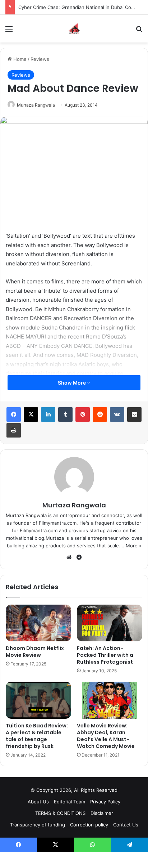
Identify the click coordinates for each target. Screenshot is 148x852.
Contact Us (125, 825)
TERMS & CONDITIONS (60, 813)
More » (134, 545)
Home (19, 59)
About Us (38, 801)
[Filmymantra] (74, 28)
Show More (72, 383)
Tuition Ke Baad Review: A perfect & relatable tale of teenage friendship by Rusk (37, 736)
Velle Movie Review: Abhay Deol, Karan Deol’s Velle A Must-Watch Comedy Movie (106, 736)
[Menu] (9, 31)
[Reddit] (100, 414)
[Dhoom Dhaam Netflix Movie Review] (38, 623)
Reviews (40, 59)
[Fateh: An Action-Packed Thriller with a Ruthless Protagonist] (109, 623)
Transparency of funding (37, 825)
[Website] (69, 557)
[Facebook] (13, 414)
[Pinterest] (82, 414)
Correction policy (89, 825)
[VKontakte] (117, 414)
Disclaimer (102, 813)
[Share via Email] (134, 414)
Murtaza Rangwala (36, 105)
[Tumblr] (65, 414)
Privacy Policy (105, 801)
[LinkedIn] (48, 414)
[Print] (13, 430)
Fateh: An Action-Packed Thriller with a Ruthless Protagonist (105, 655)
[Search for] (139, 31)
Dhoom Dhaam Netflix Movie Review (35, 652)
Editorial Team (69, 801)
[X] (31, 414)
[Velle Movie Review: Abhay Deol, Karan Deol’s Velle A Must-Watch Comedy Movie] (109, 700)
